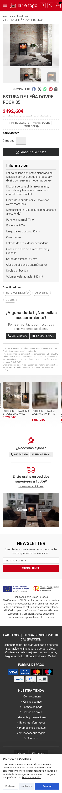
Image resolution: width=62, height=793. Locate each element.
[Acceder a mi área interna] (50, 5)
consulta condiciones (31, 486)
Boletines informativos (32, 722)
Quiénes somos (32, 701)
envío (18, 116)
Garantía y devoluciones (32, 717)
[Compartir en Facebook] (34, 89)
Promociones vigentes (32, 727)
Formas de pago (32, 707)
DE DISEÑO (45, 359)
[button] (27, 63)
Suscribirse (31, 568)
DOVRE (14, 362)
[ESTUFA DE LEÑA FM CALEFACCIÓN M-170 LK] (45, 395)
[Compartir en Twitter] (40, 89)
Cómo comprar (32, 696)
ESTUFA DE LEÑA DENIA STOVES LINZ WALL (16, 412)
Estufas (20, 753)
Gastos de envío (32, 712)
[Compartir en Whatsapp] (45, 89)
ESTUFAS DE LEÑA (23, 359)
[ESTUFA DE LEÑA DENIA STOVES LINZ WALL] (16, 395)
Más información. (31, 777)
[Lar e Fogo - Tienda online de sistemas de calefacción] (23, 5)
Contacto (32, 738)
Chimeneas (39, 753)
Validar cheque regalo (32, 733)
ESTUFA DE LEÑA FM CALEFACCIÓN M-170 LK (43, 414)
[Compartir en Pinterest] (51, 89)
